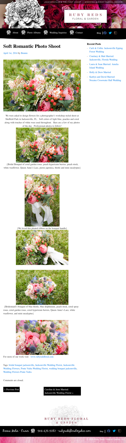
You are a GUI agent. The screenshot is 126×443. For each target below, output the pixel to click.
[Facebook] (105, 33)
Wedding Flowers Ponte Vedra (17, 371)
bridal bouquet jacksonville (21, 365)
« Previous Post (11, 389)
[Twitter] (111, 33)
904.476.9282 (47, 431)
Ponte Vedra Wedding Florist (34, 368)
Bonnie (24, 53)
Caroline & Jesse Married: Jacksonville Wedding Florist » (59, 391)
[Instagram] (116, 33)
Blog (99, 33)
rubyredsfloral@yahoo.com (75, 431)
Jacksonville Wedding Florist (48, 365)
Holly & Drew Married (100, 72)
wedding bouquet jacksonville (63, 368)
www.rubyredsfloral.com (42, 356)
